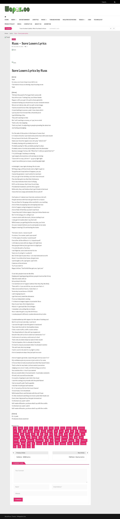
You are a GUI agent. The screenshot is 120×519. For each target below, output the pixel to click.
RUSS (23, 443)
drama (50, 431)
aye (41, 428)
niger (51, 437)
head (27, 434)
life (66, 434)
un (19, 446)
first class (83, 431)
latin (61, 434)
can (15, 431)
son (45, 443)
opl (75, 437)
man (83, 434)
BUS (75, 428)
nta (71, 437)
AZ (45, 428)
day (25, 431)
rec (77, 440)
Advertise (47, 24)
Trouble (83, 443)
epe (67, 431)
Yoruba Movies (55, 19)
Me (23, 437)
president (30, 440)
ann (26, 428)
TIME (69, 443)
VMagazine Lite (21, 516)
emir (61, 431)
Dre (56, 431)
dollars (37, 431)
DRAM (43, 431)
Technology (98, 19)
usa (29, 446)
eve (72, 431)
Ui (14, 446)
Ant (31, 428)
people (16, 440)
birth (57, 428)
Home (7, 19)
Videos (81, 19)
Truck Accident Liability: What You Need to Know (33, 28)
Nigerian (64, 437)
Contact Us (28, 24)
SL (33, 443)
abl (15, 428)
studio (51, 443)
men (28, 437)
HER (33, 434)
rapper (57, 440)
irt (55, 434)
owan (81, 437)
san (29, 443)
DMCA (19, 24)
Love (71, 434)
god (22, 434)
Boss (62, 428)
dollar (30, 431)
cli (19, 431)
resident (16, 443)
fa (76, 431)
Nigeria (57, 437)
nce (40, 437)
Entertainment (24, 19)
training (76, 443)
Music (43, 19)
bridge (68, 428)
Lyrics (13, 39)
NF (45, 437)
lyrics (77, 434)
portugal (23, 440)
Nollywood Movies (69, 19)
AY (36, 428)
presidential (39, 440)
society (39, 443)
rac (51, 440)
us (23, 446)
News (13, 19)
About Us (38, 24)
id (41, 434)
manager (16, 437)
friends (16, 434)
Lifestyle (36, 19)
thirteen (63, 443)
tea (57, 443)
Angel (20, 428)
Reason (71, 440)
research (84, 440)
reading (64, 440)
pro (47, 440)
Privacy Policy (10, 24)
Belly (51, 428)
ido (46, 434)
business (81, 428)
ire (51, 434)
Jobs (89, 19)
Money (34, 437)
